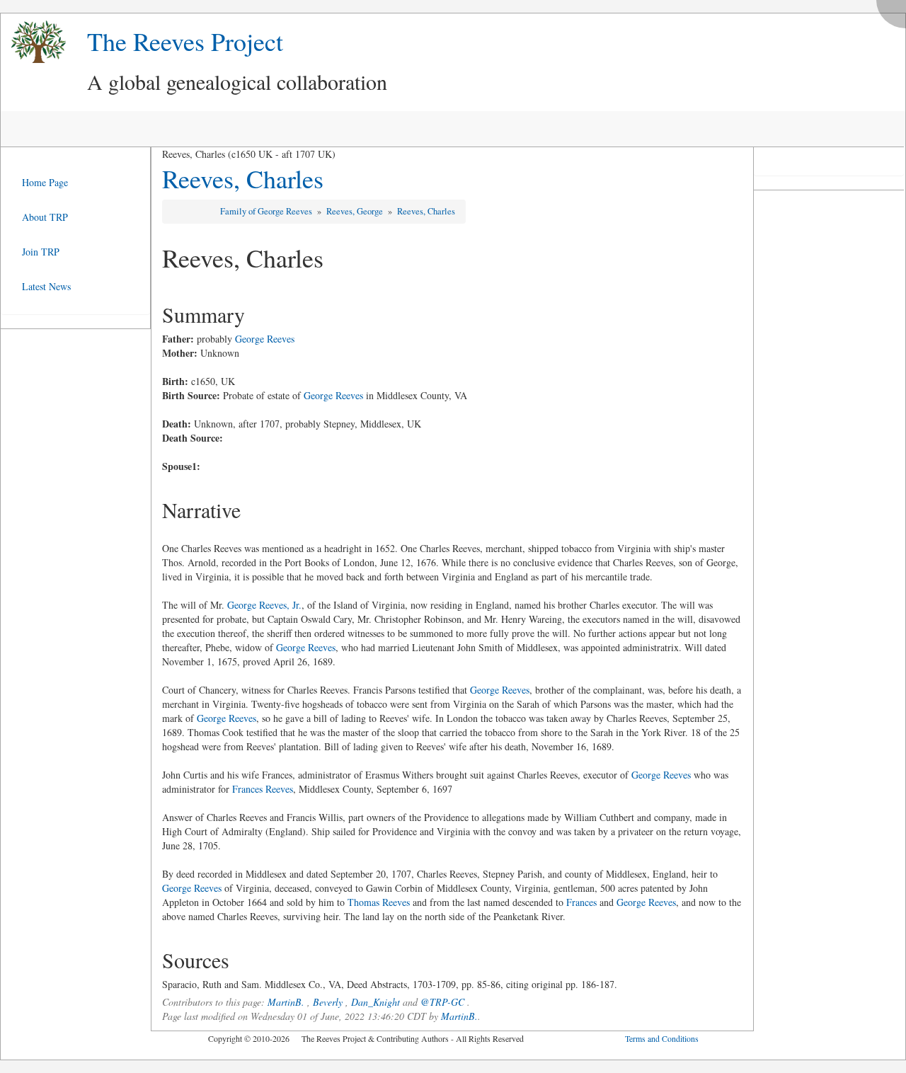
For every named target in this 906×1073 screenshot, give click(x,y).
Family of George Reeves (267, 211)
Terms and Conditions (662, 1038)
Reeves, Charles (242, 178)
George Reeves (264, 338)
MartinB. (286, 1002)
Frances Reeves (262, 789)
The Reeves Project (185, 41)
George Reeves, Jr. (264, 605)
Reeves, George (355, 211)
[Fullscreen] (894, 10)
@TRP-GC (442, 1002)
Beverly (328, 1002)
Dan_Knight (375, 1002)
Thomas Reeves (379, 902)
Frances (581, 902)
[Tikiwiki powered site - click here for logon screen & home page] (33, 42)
